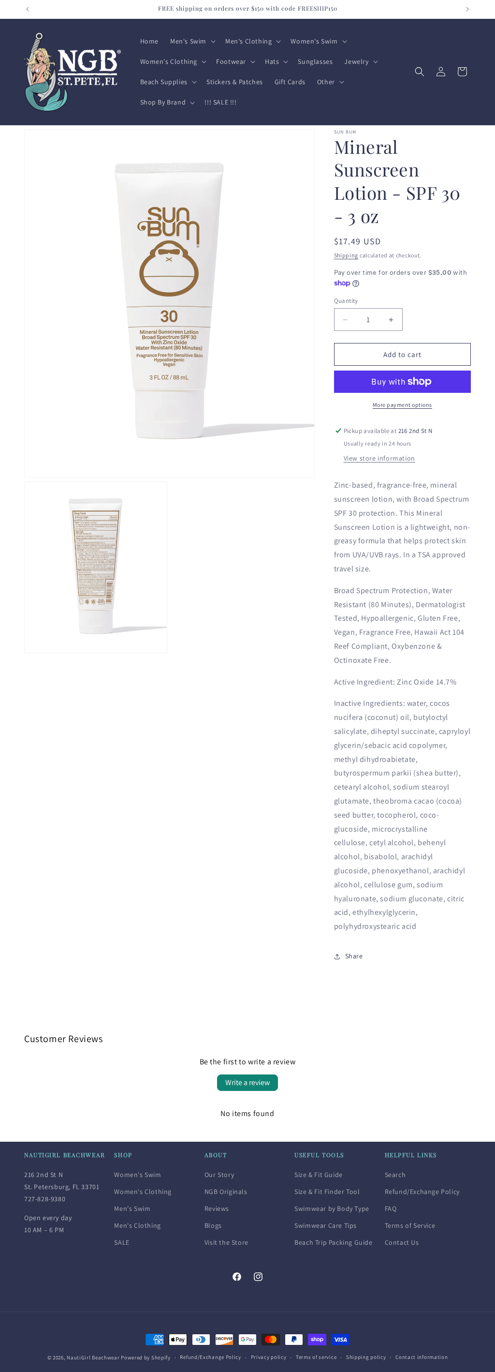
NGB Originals (226, 1191)
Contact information (421, 1357)
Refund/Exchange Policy (422, 1191)
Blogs (213, 1225)
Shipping (346, 255)
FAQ (391, 1208)
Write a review (247, 1082)
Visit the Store (226, 1242)
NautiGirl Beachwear (93, 1357)
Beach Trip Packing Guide (333, 1242)
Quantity (346, 301)
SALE (121, 1242)
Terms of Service (410, 1225)
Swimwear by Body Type (331, 1208)
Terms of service (316, 1357)
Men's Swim (132, 1208)
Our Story (219, 1174)
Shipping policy (366, 1357)
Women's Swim (137, 1174)
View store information (379, 458)
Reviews (216, 1208)
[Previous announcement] (27, 9)
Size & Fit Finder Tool (327, 1191)
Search (395, 1174)
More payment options (402, 404)
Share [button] (354, 956)
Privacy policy (269, 1357)
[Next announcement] (467, 9)
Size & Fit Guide (318, 1174)
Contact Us (402, 1242)
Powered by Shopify (146, 1357)
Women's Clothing (143, 1191)
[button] (191, 41)
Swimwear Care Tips (325, 1225)
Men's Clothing (137, 1225)
